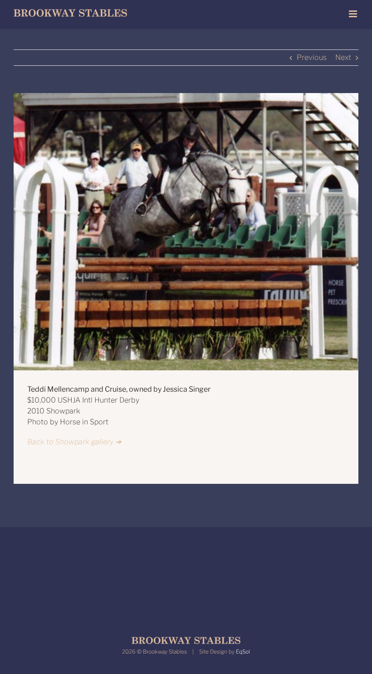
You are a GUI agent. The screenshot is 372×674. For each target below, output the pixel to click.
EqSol (243, 651)
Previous (312, 57)
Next (343, 57)
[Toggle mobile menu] (353, 14)
